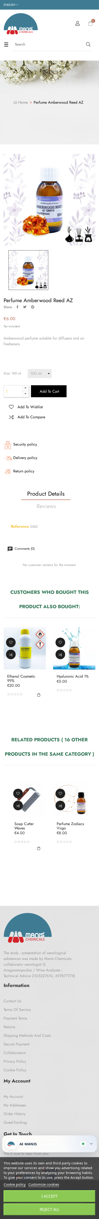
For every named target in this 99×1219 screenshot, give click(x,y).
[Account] (77, 24)
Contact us (12, 1001)
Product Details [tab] (46, 493)
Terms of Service (17, 1009)
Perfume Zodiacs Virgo (70, 826)
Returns (9, 1027)
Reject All (49, 1209)
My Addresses (15, 1105)
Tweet (24, 307)
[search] (88, 44)
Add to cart (48, 391)
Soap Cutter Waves (24, 826)
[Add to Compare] (11, 654)
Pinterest (32, 307)
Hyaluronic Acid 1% (73, 676)
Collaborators (14, 1052)
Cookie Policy (15, 1070)
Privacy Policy (15, 1061)
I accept (50, 1196)
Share (17, 307)
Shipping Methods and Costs (27, 1035)
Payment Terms (15, 1018)
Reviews (46, 506)
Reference (20, 526)
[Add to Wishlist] (11, 642)
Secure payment (16, 1044)
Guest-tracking (15, 1122)
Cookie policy (15, 1184)
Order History (14, 1114)
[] (38, 694)
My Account (13, 1096)
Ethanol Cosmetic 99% (21, 678)
